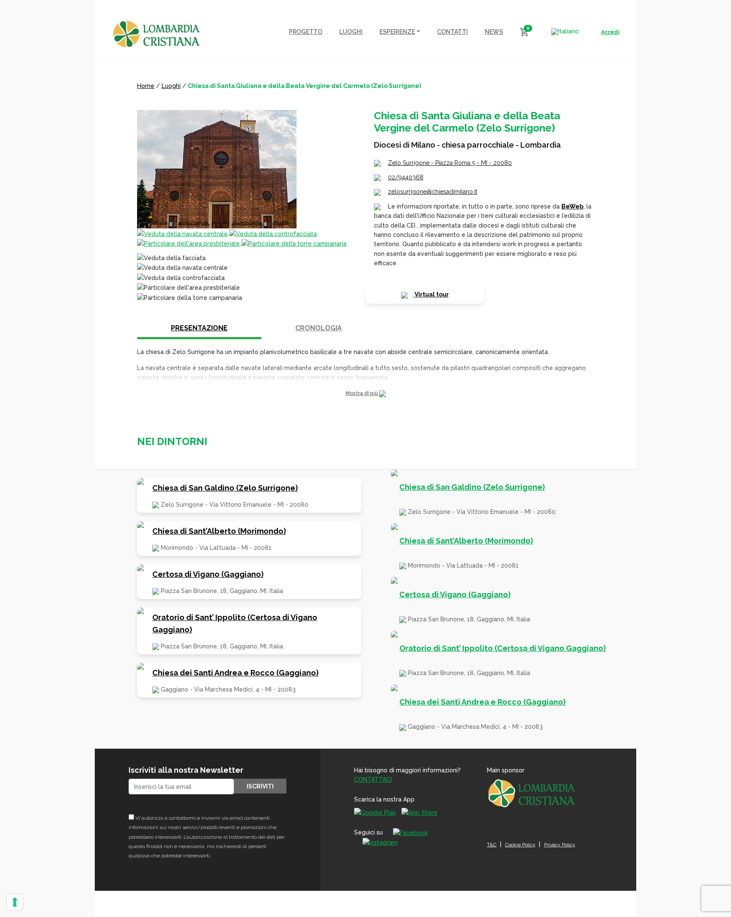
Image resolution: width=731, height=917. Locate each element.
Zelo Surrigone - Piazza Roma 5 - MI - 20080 (450, 162)
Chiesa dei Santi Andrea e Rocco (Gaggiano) (235, 672)
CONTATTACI (373, 779)
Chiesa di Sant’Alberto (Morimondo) (219, 531)
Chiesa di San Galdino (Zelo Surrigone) (225, 487)
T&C (492, 845)
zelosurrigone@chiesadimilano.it (432, 191)
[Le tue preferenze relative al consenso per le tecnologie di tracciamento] (15, 902)
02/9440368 (405, 177)
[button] (365, 394)
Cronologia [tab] (318, 328)
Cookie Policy (520, 845)
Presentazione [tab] (199, 328)
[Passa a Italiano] (565, 31)
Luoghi (171, 85)
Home (145, 85)
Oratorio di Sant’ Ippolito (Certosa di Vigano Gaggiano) (234, 623)
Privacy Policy (559, 845)
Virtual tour (431, 294)
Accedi (610, 32)
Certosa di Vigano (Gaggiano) (208, 574)
